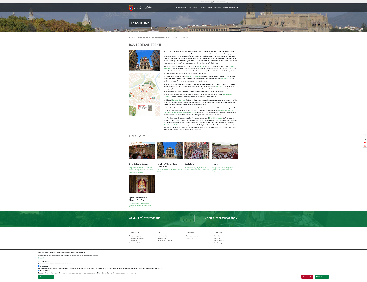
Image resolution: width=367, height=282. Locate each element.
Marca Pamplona (229, 7)
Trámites (203, 7)
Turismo (195, 7)
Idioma (233, 2)
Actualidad (217, 7)
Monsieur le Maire (135, 243)
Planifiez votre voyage (193, 238)
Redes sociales (219, 240)
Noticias (217, 236)
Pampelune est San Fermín (161, 38)
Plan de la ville (162, 236)
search (237, 7)
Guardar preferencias (46, 277)
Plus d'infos (41, 258)
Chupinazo (224, 78)
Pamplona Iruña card (192, 236)
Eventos (217, 238)
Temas (210, 7)
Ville (189, 7)
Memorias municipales (136, 238)
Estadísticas (44, 266)
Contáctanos (205, 2)
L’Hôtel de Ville (181, 7)
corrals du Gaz (187, 71)
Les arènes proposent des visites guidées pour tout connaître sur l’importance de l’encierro (222, 169)
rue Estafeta (220, 86)
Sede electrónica (220, 2)
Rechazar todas (307, 277)
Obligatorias (44, 261)
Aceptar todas (321, 277)
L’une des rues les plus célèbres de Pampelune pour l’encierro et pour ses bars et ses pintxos (196, 169)
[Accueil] (140, 7)
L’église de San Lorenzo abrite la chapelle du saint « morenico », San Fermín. (140, 205)
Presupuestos (133, 240)
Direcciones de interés (165, 240)
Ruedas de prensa (220, 243)
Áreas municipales (135, 236)
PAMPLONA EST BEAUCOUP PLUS (139, 38)
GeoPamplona (162, 238)
